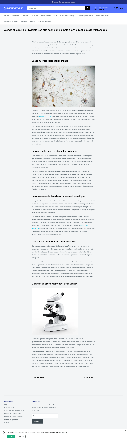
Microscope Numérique (67, 15)
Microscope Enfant (102, 15)
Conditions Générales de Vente (14, 410)
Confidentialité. (63, 432)
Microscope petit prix (28, 21)
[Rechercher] (87, 8)
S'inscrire (37, 421)
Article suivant (88, 377)
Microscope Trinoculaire (49, 15)
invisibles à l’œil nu (45, 116)
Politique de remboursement (13, 417)
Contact (6, 423)
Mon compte (98, 9)
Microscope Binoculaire (30, 15)
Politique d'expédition (11, 419)
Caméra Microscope (44, 21)
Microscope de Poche (11, 21)
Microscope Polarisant (86, 15)
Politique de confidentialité (12, 414)
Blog (5, 404)
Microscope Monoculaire (12, 15)
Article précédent (39, 377)
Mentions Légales (9, 408)
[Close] (125, 431)
